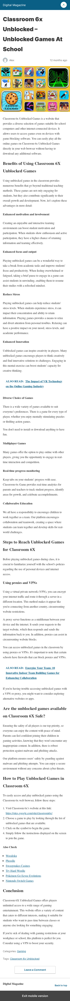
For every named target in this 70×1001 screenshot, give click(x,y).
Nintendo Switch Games (20, 880)
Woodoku (11, 856)
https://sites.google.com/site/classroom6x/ (29, 813)
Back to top (61, 985)
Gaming (21, 951)
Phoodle (10, 861)
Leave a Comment (35, 969)
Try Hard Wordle (15, 870)
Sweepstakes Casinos (18, 865)
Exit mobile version (35, 996)
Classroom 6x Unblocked (24, 958)
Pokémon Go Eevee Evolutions (23, 875)
